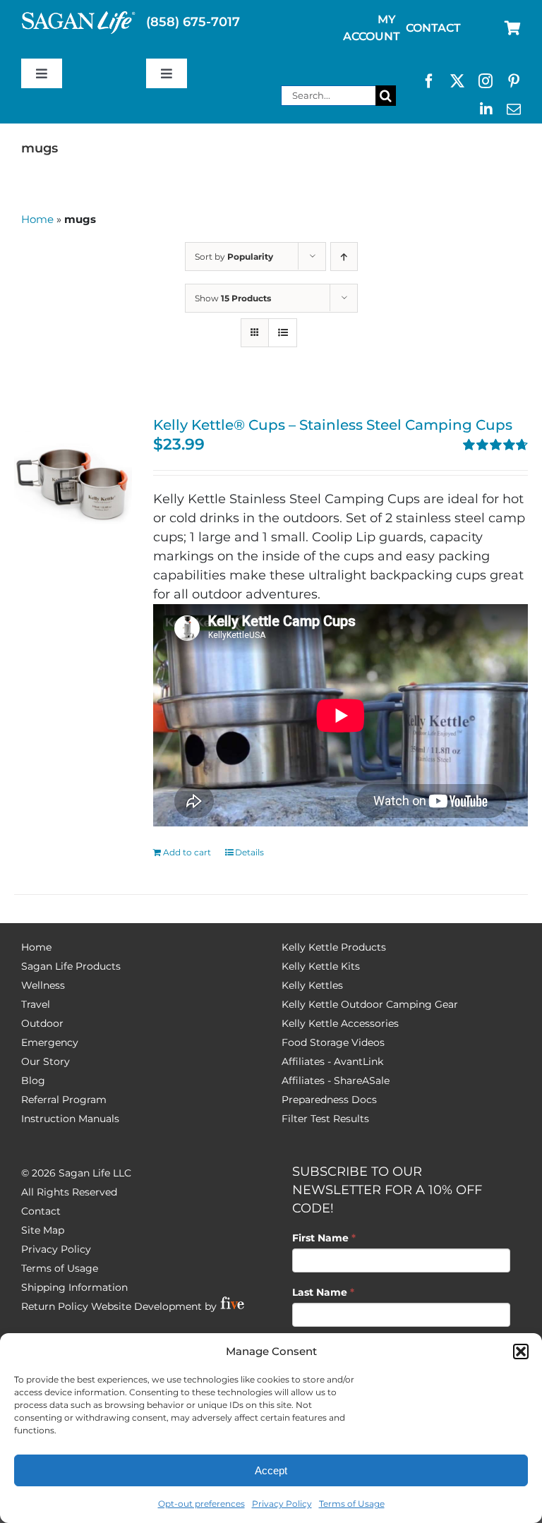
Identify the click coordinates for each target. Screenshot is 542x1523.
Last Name (323, 1292)
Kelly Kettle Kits (321, 966)
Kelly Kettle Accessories (340, 1023)
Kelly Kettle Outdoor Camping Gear (370, 1004)
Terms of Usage (352, 1503)
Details (249, 852)
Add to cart (187, 852)
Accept (271, 1470)
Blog (33, 1080)
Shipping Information (74, 1287)
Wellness (43, 985)
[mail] (514, 109)
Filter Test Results (325, 1118)
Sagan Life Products (71, 966)
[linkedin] (486, 109)
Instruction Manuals (70, 1118)
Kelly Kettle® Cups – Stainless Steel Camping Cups (332, 424)
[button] (521, 1351)
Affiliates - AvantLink (332, 1061)
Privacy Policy (282, 1503)
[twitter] (457, 81)
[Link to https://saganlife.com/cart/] (513, 28)
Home (37, 219)
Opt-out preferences (201, 1503)
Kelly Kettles (312, 985)
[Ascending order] (344, 256)
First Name (324, 1238)
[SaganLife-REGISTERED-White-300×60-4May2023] (78, 17)
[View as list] (282, 333)
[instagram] (485, 81)
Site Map (42, 1230)
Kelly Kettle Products (334, 947)
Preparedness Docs (329, 1099)
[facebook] (429, 81)
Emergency (49, 1042)
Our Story (45, 1061)
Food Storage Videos (333, 1042)
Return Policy (54, 1306)
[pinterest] (514, 81)
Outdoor (42, 1023)
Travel (35, 1004)
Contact (41, 1211)
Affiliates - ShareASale (336, 1080)
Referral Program (64, 1099)
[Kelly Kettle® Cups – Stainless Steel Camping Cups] (73, 477)
